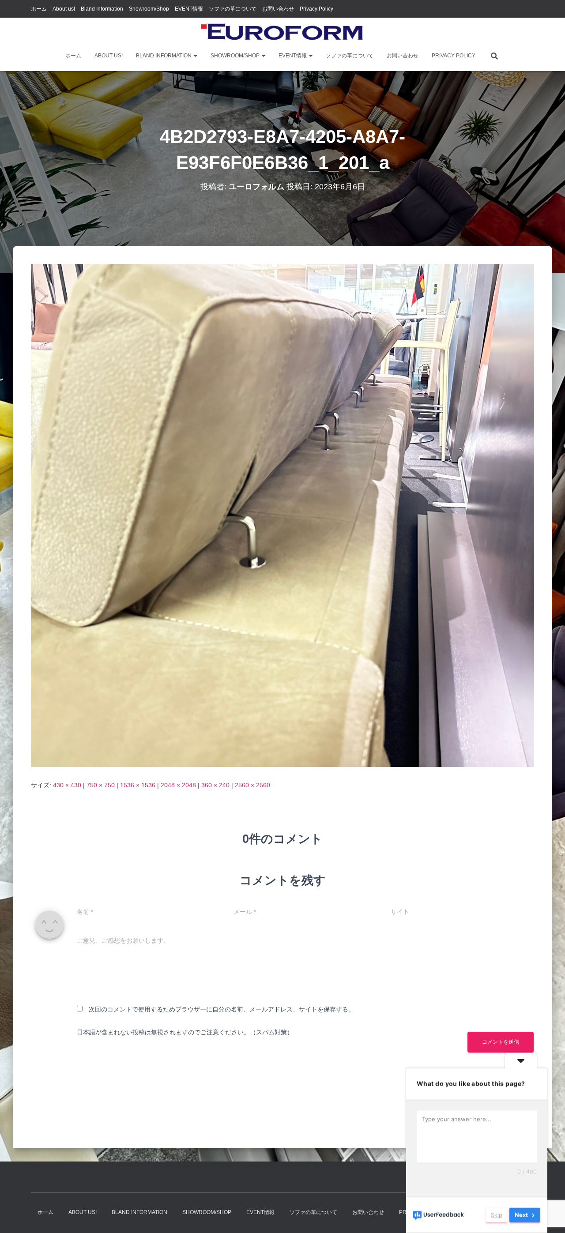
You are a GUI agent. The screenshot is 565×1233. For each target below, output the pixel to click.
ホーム (39, 9)
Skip (496, 1214)
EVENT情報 (189, 9)
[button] (195, 56)
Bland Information (102, 9)
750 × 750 (101, 785)
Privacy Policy (316, 9)
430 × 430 (67, 785)
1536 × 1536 (137, 785)
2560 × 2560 (252, 785)
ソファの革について (232, 9)
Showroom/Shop (149, 9)
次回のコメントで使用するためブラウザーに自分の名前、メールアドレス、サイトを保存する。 (221, 1009)
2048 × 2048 (178, 785)
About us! (64, 9)
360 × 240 (215, 785)
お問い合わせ (278, 9)
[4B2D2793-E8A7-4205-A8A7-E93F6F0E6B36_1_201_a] (282, 514)
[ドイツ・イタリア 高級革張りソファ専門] (282, 33)
